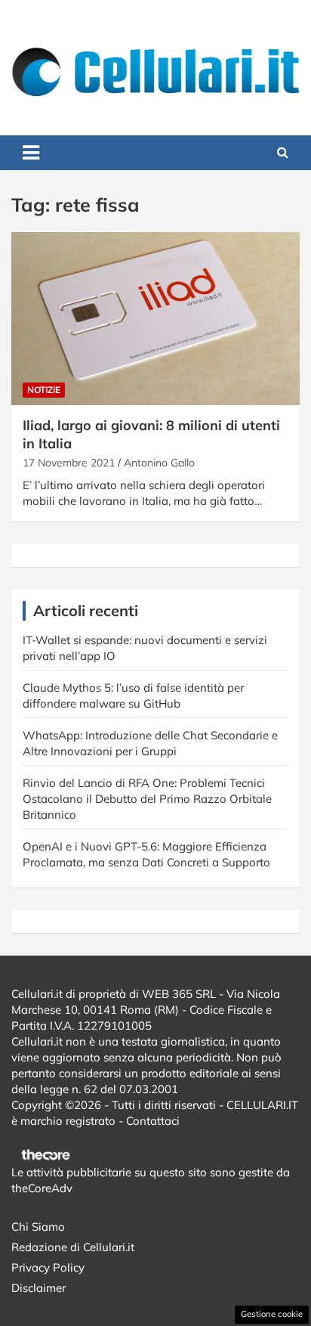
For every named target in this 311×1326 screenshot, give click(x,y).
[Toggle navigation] (31, 152)
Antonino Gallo (159, 462)
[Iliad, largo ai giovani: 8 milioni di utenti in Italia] (155, 318)
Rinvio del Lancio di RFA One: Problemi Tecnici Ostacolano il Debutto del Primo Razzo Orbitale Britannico (147, 799)
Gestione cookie (272, 1314)
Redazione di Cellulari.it (72, 1247)
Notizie (43, 389)
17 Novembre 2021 (69, 462)
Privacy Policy (48, 1267)
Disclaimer (38, 1288)
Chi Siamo (38, 1226)
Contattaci (153, 1121)
